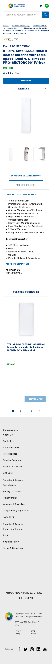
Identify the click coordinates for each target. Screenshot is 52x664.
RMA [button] (5, 535)
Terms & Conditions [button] (13, 548)
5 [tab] (39, 411)
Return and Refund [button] (12, 529)
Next (47, 353)
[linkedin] (38, 649)
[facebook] (19, 649)
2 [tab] (20, 411)
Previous (4, 353)
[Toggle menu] (4, 5)
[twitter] (25, 649)
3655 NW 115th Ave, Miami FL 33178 (26, 623)
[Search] (45, 15)
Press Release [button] (10, 453)
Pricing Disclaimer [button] (12, 491)
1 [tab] (13, 411)
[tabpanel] (26, 351)
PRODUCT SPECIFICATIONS (26, 175)
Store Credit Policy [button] (12, 466)
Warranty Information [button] (14, 504)
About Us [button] (8, 434)
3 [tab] (26, 411)
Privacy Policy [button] (10, 497)
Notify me (26, 80)
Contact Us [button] (8, 441)
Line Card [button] (8, 473)
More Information (26, 185)
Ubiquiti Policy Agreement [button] (16, 510)
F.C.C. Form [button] (8, 516)
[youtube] (45, 649)
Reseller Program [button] (12, 460)
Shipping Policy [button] (11, 541)
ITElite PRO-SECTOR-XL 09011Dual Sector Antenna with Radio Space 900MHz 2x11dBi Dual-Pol (26, 347)
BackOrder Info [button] (11, 447)
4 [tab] (32, 411)
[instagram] (32, 649)
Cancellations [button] (9, 485)
